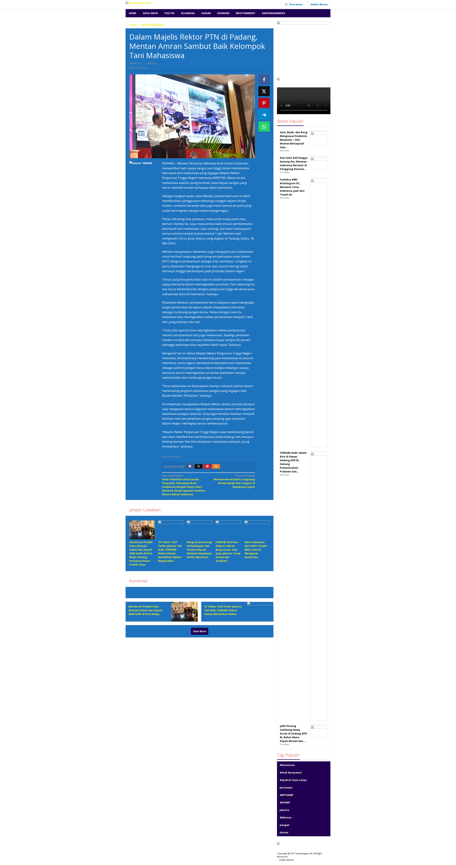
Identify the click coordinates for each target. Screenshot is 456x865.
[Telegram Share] (264, 115)
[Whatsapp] (264, 126)
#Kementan (287, 765)
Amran (284, 832)
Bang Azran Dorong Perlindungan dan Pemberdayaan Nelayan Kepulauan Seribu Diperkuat (199, 549)
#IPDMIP (285, 802)
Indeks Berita (286, 859)
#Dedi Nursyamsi (291, 772)
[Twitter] (199, 466)
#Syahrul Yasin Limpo (293, 780)
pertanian (286, 787)
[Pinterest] (207, 466)
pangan (284, 825)
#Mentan (285, 817)
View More (199, 631)
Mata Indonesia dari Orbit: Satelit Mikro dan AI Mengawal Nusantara (256, 549)
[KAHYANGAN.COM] (138, 2)
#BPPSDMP (286, 795)
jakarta (284, 810)
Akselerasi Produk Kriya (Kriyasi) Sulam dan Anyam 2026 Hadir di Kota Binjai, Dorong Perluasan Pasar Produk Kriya (141, 553)
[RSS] (216, 466)
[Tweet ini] (264, 91)
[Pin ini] (264, 103)
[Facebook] (190, 466)
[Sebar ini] (264, 79)
